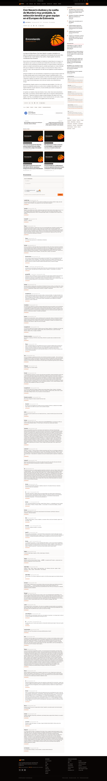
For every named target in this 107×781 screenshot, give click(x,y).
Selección (44, 3)
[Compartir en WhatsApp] (29, 26)
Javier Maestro (27, 22)
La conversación (75, 0)
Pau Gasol (74, 125)
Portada (24, 7)
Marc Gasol (69, 128)
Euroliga (31, 3)
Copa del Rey (49, 3)
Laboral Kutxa (70, 123)
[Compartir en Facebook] (34, 26)
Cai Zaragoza (80, 123)
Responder (26, 204)
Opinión (59, 3)
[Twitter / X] (20, 770)
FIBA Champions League (83, 768)
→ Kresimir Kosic (31, 266)
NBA (35, 3)
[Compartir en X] (31, 26)
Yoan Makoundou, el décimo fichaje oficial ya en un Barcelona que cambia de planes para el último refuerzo (76, 11)
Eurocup (55, 3)
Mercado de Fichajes (82, 762)
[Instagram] (25, 770)
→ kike (31, 525)
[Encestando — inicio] (22, 4)
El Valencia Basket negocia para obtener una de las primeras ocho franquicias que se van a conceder (75, 27)
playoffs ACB (70, 125)
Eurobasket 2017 (71, 770)
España (28, 107)
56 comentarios (52, 22)
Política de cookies (65, 777)
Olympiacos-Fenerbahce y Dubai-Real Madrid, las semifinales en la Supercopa (76, 17)
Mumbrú (40, 107)
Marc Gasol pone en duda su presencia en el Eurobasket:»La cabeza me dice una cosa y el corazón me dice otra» (53, 146)
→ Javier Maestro (29, 621)
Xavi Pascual (75, 123)
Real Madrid (69, 120)
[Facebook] (22, 770)
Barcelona (74, 120)
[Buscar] (87, 4)
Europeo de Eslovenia (30, 7)
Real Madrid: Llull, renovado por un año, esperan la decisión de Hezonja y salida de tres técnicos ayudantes (75, 67)
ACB (27, 3)
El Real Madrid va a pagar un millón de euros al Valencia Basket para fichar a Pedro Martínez (74, 47)
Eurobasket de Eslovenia (46, 107)
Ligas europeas (71, 767)
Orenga (36, 107)
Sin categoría (70, 763)
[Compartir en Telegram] (36, 26)
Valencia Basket (79, 125)
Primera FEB (81, 770)
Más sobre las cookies (72, 777)
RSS (79, 0)
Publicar (60, 194)
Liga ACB (69, 760)
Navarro (31, 107)
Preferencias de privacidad (84, 777)
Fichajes (38, 3)
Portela (73, 128)
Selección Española (82, 763)
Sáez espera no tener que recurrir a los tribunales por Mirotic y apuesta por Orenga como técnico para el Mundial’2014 (33, 167)
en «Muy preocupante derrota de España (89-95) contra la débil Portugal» (75, 82)
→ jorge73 (30, 541)
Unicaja (78, 120)
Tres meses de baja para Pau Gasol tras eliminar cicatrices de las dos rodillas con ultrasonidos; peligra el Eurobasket (32, 146)
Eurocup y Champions (83, 767)
